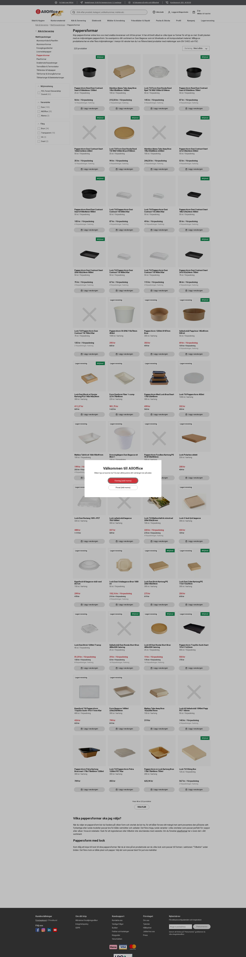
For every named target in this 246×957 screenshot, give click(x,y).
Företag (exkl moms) (123, 481)
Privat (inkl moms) (123, 487)
